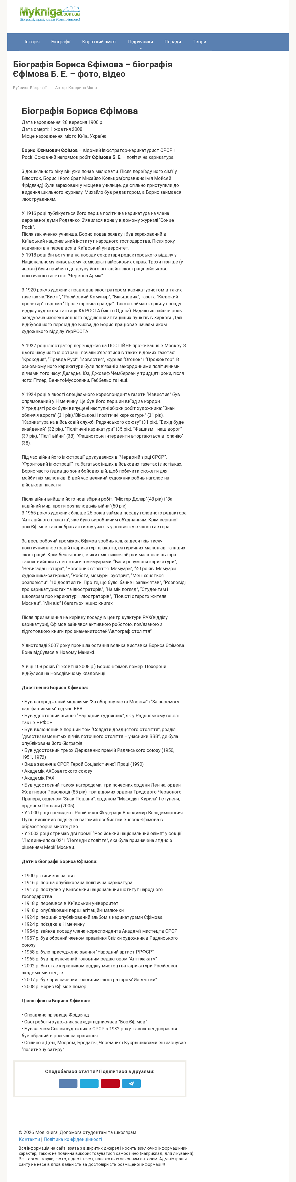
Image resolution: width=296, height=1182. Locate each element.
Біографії (61, 41)
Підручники (140, 41)
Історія (32, 41)
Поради (172, 41)
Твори (199, 41)
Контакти (29, 1139)
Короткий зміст (99, 41)
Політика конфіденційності (73, 1139)
